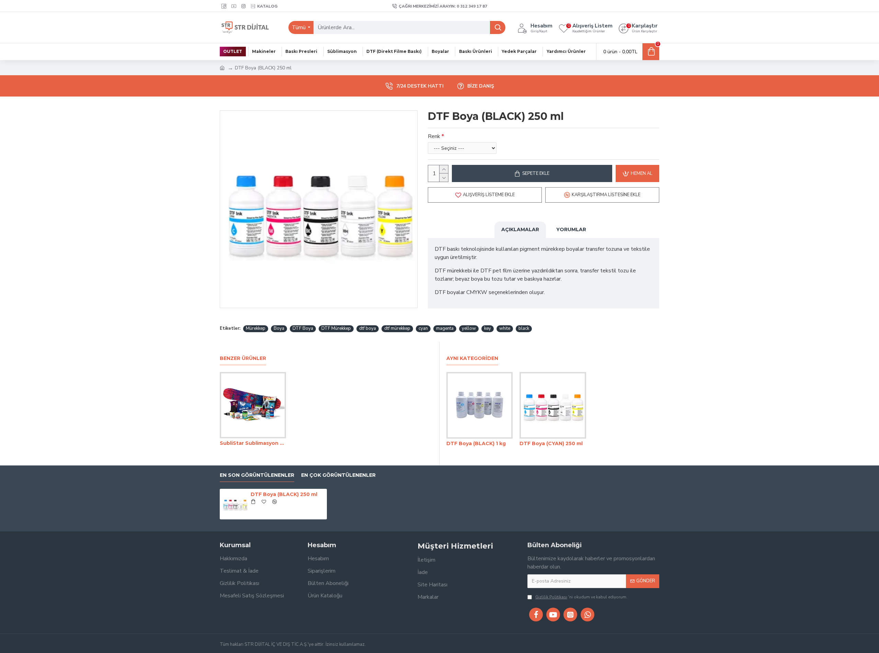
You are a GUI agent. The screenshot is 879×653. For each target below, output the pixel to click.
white (504, 328)
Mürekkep (255, 328)
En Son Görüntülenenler (257, 475)
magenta (445, 328)
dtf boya (367, 328)
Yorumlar (571, 229)
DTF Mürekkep (336, 328)
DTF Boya (303, 328)
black (523, 328)
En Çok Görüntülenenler (338, 475)
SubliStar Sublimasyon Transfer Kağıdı (253, 443)
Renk (434, 136)
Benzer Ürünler (243, 358)
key (487, 328)
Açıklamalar (520, 229)
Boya (279, 328)
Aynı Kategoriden (472, 358)
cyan (423, 328)
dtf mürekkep (397, 328)
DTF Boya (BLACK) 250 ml (284, 494)
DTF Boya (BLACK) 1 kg (476, 443)
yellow (469, 328)
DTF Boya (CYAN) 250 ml (551, 443)
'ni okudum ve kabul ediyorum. (581, 597)
